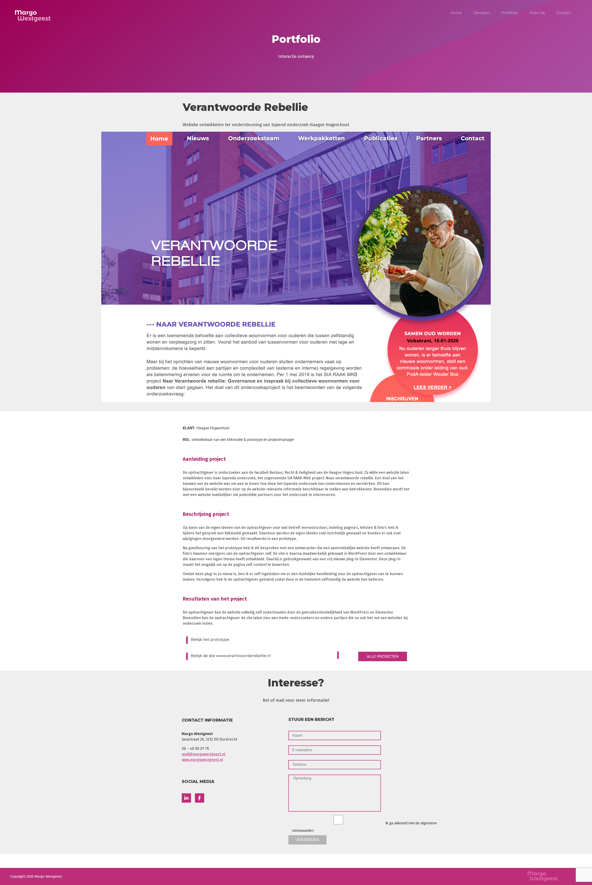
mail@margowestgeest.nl (203, 754)
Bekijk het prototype (210, 639)
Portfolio (510, 13)
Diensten (481, 13)
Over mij (537, 13)
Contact (563, 13)
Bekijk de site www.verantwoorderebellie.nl (231, 656)
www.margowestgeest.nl (202, 759)
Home (456, 13)
